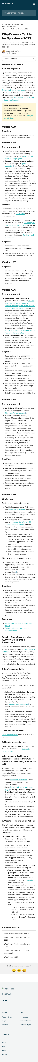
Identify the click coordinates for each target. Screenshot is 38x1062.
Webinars (5, 1025)
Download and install (10, 735)
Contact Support (25, 1025)
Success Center (25, 1021)
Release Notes (7, 1017)
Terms (4, 1050)
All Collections (6, 24)
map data (29, 880)
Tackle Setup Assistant (16, 510)
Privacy (4, 1054)
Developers (24, 1017)
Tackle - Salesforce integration (13, 90)
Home (4, 1039)
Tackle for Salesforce (9, 27)
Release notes (18, 24)
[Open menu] (34, 3)
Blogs (4, 1021)
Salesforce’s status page (18, 704)
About (4, 1043)
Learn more (20, 214)
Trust (3, 1047)
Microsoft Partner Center (14, 413)
